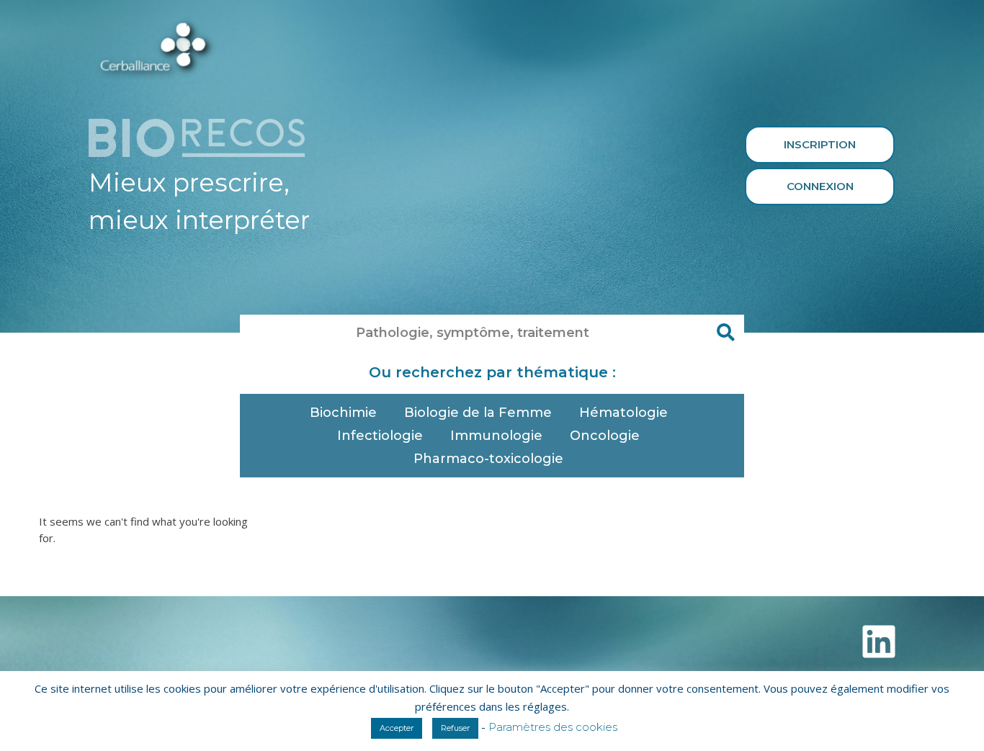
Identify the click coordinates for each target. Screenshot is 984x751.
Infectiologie (380, 436)
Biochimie (343, 413)
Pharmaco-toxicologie (488, 459)
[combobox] (474, 333)
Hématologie (623, 413)
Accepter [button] (396, 728)
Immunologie (496, 436)
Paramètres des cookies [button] (552, 727)
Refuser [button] (455, 728)
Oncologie (605, 436)
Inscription (820, 144)
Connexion (820, 186)
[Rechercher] (726, 333)
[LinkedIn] (878, 641)
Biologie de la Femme (478, 413)
